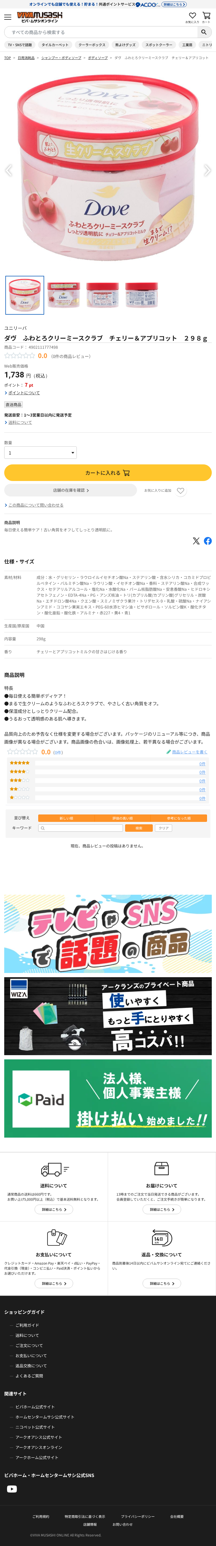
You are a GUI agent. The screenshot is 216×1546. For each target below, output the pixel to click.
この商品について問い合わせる (36, 505)
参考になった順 (179, 818)
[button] (8, 170)
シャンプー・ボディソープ (61, 57)
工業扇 (187, 44)
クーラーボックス (91, 44)
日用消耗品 (26, 57)
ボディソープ (98, 57)
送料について (20, 422)
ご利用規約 (40, 1516)
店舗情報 (90, 1524)
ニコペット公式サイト (35, 1427)
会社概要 (177, 1516)
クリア (164, 828)
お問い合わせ (122, 1524)
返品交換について (31, 1365)
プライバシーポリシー (138, 1516)
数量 (8, 442)
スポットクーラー (158, 44)
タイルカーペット (55, 44)
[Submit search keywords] (204, 32)
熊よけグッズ (125, 44)
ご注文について (29, 1345)
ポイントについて (24, 392)
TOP (7, 57)
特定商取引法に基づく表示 (85, 1516)
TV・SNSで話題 (20, 44)
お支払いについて (31, 1355)
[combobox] (100, 32)
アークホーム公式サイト (36, 1457)
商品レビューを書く (190, 752)
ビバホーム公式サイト (35, 1406)
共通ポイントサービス (105, 4)
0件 (58, 752)
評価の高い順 (122, 818)
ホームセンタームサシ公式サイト (45, 1417)
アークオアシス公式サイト (38, 1437)
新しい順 (66, 818)
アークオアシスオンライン (38, 1447)
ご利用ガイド (27, 1325)
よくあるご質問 (29, 1376)
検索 (139, 828)
